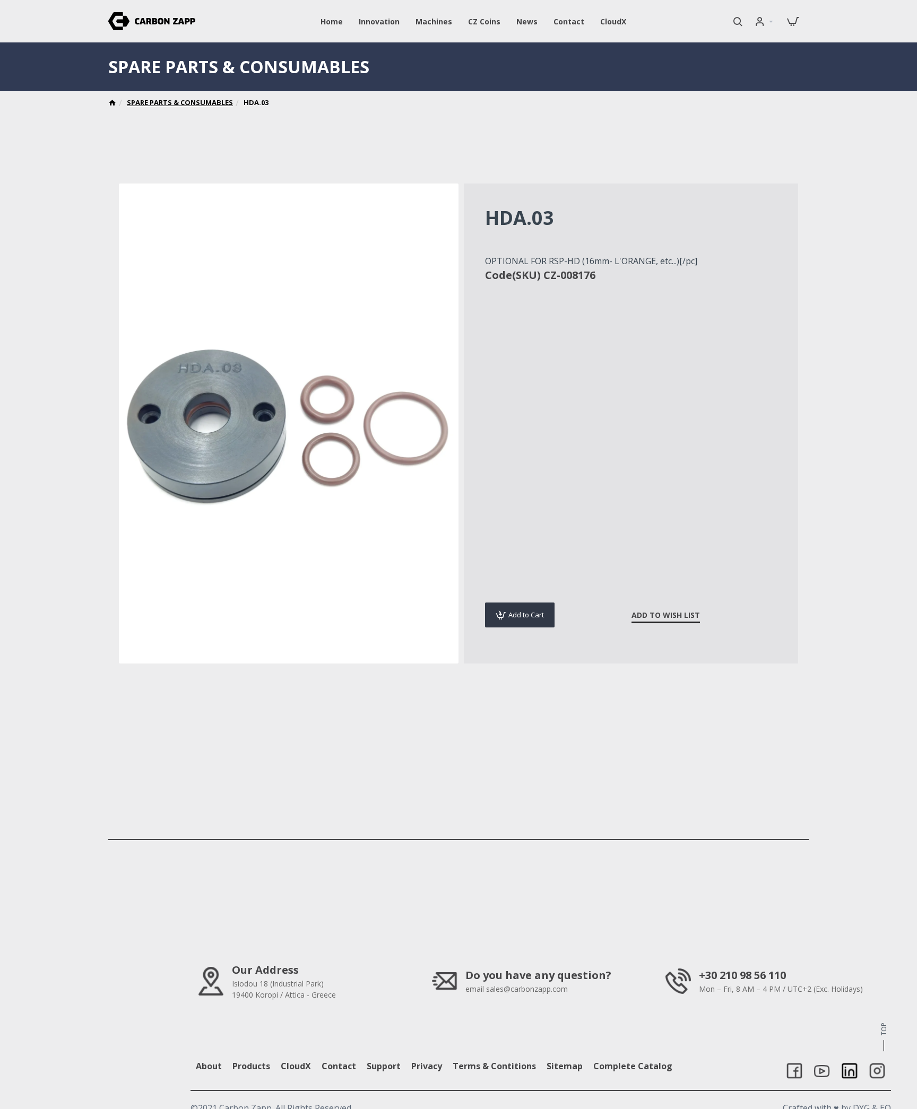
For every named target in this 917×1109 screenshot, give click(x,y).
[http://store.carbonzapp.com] (112, 104)
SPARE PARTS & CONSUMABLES (180, 102)
